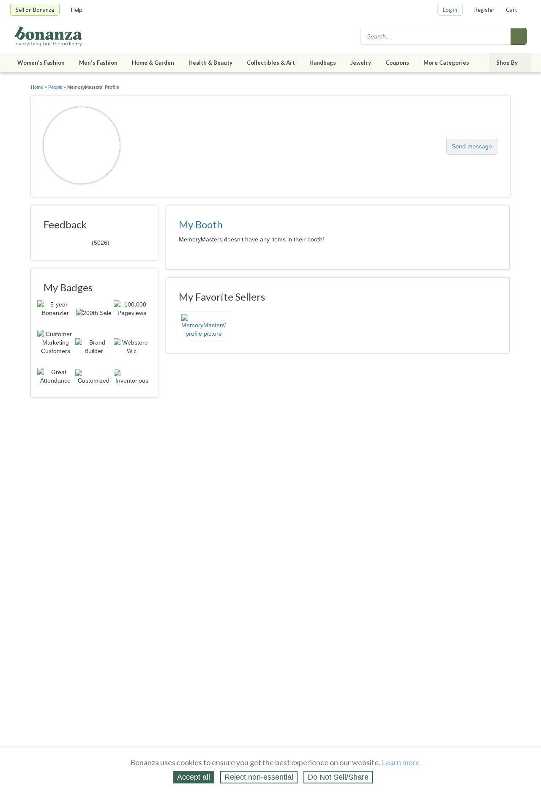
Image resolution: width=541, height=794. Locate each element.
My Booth (201, 224)
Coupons (397, 62)
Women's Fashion (41, 62)
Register (484, 9)
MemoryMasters (168, 142)
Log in (450, 9)
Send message (472, 146)
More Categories (446, 62)
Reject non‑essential (258, 777)
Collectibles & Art (271, 62)
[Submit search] (519, 36)
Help (76, 9)
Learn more (401, 762)
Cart (511, 9)
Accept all (193, 777)
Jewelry (360, 62)
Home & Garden (153, 62)
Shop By (507, 62)
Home (37, 87)
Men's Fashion (98, 62)
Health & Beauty (210, 62)
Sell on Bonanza (35, 9)
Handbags (322, 62)
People (55, 87)
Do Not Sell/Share (338, 777)
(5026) (76, 242)
